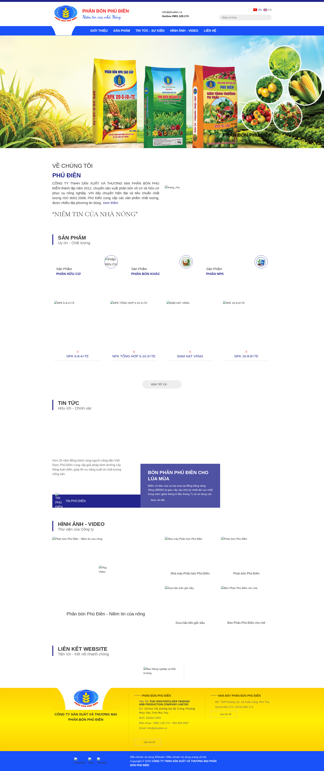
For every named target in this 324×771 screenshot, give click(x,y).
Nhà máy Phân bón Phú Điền (190, 573)
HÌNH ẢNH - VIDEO (81, 524)
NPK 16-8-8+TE (246, 356)
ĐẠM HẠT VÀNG (190, 356)
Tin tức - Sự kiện (150, 30)
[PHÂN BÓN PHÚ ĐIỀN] (65, 13)
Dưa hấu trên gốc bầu (190, 622)
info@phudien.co (172, 12)
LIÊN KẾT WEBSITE (82, 649)
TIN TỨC (68, 403)
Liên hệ (210, 30)
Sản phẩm (121, 30)
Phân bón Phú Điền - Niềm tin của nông (106, 613)
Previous (45, 339)
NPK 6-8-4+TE (78, 356)
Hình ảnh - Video (184, 30)
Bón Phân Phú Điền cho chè (246, 622)
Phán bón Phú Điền (246, 573)
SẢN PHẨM (72, 238)
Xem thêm (110, 203)
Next (279, 339)
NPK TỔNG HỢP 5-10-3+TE (133, 356)
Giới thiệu (99, 30)
